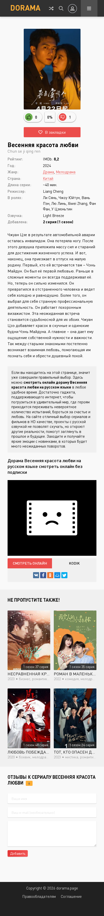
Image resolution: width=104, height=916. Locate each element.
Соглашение (71, 896)
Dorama (25, 7)
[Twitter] (64, 575)
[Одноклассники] (50, 575)
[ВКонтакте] (36, 575)
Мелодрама (65, 172)
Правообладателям (39, 896)
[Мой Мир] (57, 575)
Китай (48, 178)
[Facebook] (43, 575)
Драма (48, 172)
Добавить (17, 853)
